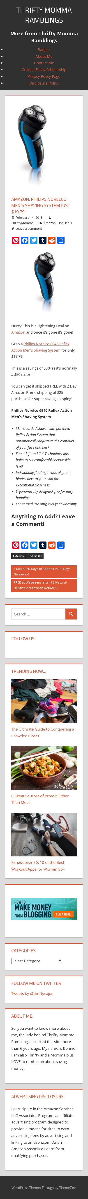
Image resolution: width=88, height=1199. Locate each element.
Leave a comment (29, 228)
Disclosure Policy (44, 83)
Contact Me (44, 62)
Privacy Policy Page (44, 76)
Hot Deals (65, 223)
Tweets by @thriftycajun (32, 993)
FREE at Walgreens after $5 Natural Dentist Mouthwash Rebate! (40, 585)
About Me (44, 56)
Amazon (50, 223)
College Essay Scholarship (44, 69)
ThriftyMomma (22, 223)
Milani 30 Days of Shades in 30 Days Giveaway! (42, 572)
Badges (44, 49)
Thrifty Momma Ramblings (44, 14)
